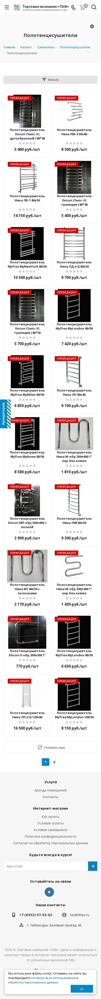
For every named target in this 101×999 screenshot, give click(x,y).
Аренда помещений (50, 790)
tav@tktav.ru (79, 915)
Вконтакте (49, 892)
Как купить (50, 816)
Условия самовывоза (50, 830)
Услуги (50, 781)
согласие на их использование (53, 978)
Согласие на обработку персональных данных (50, 843)
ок (82, 989)
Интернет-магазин (50, 808)
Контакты (50, 797)
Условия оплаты (50, 823)
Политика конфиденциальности (50, 836)
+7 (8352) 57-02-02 (35, 914)
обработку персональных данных (33, 982)
